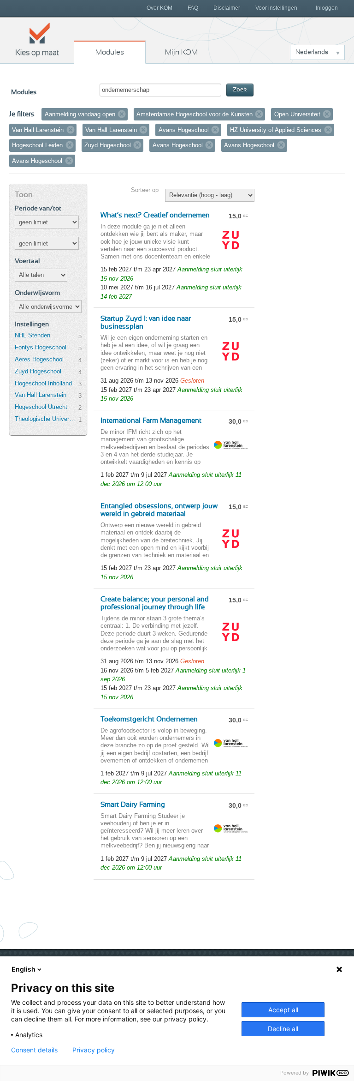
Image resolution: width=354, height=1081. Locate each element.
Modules (109, 52)
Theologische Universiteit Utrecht (46, 418)
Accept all (283, 1010)
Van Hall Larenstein (40, 394)
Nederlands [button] (311, 52)
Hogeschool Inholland (43, 383)
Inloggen (327, 8)
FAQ (193, 8)
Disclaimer (226, 8)
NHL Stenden (32, 335)
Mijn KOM (181, 52)
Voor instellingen (276, 8)
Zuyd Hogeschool (38, 371)
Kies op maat (37, 39)
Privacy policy (93, 1050)
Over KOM (159, 8)
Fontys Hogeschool (40, 347)
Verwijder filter (122, 114)
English (23, 969)
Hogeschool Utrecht (41, 406)
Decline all (283, 1029)
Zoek (240, 90)
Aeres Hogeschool (39, 359)
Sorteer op (145, 189)
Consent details (34, 1050)
